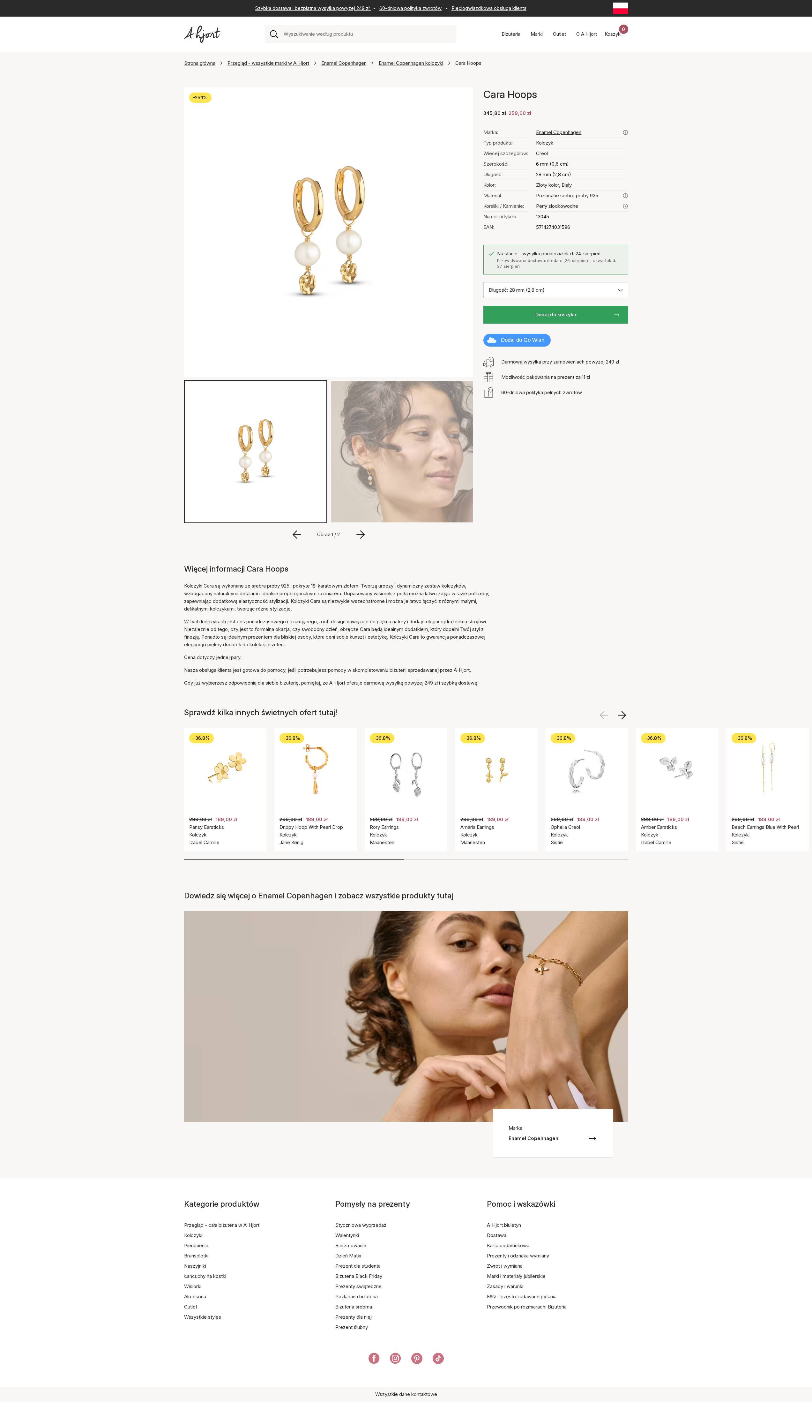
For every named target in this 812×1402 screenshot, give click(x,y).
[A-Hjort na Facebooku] (374, 1359)
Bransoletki (196, 1256)
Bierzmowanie (350, 1245)
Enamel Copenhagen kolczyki (411, 63)
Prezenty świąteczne (358, 1286)
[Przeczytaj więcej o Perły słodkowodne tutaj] (625, 206)
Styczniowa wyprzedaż (360, 1225)
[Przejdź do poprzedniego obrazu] (296, 534)
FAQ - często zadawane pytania (521, 1296)
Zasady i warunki (505, 1286)
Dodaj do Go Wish (522, 340)
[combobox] (367, 34)
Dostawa (496, 1235)
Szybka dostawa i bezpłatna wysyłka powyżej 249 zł (313, 8)
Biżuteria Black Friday (358, 1276)
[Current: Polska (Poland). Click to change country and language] (620, 8)
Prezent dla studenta (358, 1266)
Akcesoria (195, 1296)
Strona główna (199, 63)
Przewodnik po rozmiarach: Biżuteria (527, 1307)
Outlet (190, 1307)
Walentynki (347, 1235)
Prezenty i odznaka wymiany (518, 1256)
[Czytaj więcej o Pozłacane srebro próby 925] (625, 196)
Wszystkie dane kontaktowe (406, 1394)
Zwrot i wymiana (505, 1266)
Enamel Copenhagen (344, 63)
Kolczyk (544, 143)
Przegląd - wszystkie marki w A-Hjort (268, 63)
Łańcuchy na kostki (205, 1276)
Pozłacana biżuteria (356, 1296)
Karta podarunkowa (508, 1245)
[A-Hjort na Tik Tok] (438, 1359)
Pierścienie (196, 1245)
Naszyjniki (195, 1266)
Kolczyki (193, 1235)
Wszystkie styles (202, 1317)
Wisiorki (192, 1286)
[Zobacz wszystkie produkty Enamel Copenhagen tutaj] (625, 132)
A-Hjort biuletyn (504, 1225)
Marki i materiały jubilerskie (516, 1276)
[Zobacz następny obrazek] (621, 715)
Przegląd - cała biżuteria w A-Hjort (221, 1225)
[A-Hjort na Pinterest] (416, 1359)
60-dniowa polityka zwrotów (410, 8)
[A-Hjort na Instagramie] (395, 1359)
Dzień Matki (348, 1256)
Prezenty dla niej (353, 1317)
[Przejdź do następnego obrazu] (360, 534)
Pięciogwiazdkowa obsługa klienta (488, 8)
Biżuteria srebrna (353, 1307)
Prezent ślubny (351, 1327)
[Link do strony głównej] (202, 34)
